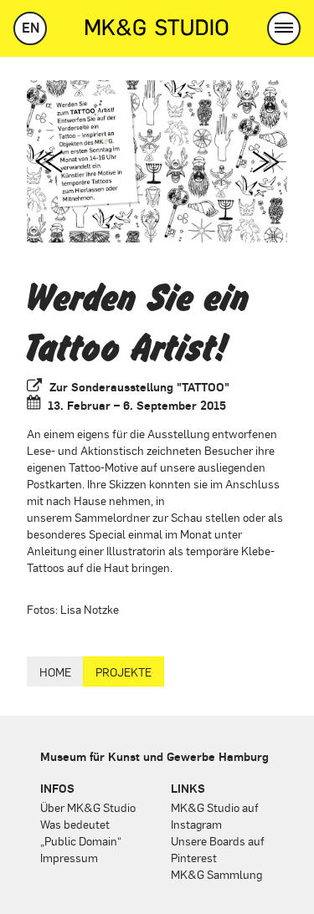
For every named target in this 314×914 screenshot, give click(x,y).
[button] (284, 28)
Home (55, 671)
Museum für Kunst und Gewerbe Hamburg (154, 755)
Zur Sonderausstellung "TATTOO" (139, 386)
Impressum (69, 857)
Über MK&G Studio (88, 806)
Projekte (123, 671)
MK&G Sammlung (216, 873)
